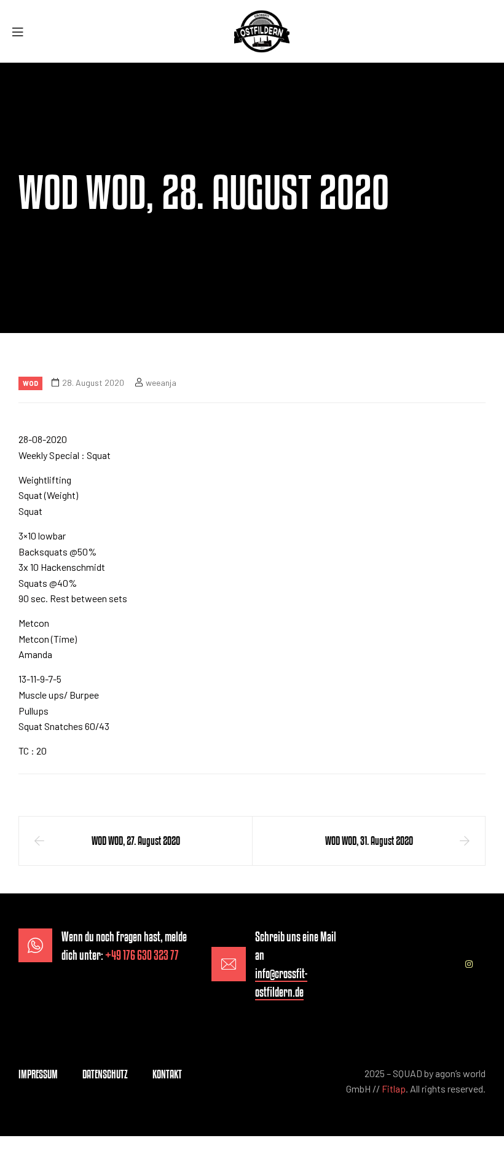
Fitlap (394, 1088)
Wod (30, 383)
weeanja (161, 382)
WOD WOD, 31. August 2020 (369, 840)
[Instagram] (469, 963)
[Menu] (22, 32)
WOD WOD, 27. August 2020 (136, 840)
